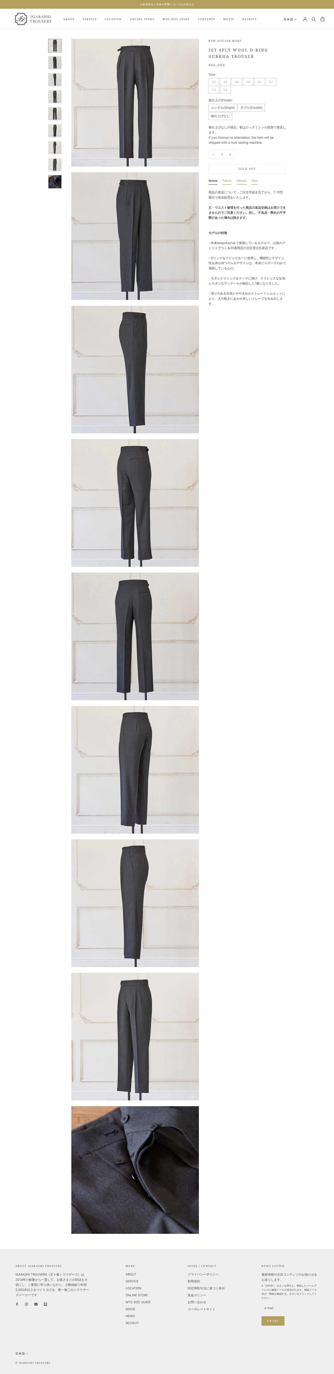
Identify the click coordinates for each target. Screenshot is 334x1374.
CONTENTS (206, 19)
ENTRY (273, 1321)
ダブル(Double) (251, 107)
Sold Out (247, 169)
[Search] (314, 19)
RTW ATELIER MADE (225, 41)
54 (214, 90)
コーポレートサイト (202, 1309)
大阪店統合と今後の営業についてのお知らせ (167, 4)
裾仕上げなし (220, 116)
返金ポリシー (197, 1295)
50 (260, 82)
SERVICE (90, 19)
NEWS (130, 1316)
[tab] (213, 181)
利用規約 (194, 1281)
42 (214, 82)
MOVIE (228, 19)
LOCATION (113, 19)
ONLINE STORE (142, 19)
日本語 (288, 19)
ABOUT (69, 19)
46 (237, 82)
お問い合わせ (197, 1302)
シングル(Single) (223, 107)
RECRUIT (249, 19)
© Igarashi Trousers (33, 1363)
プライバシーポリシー (203, 1274)
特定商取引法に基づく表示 (206, 1288)
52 (271, 82)
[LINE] (45, 1303)
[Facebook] (17, 1303)
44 (225, 82)
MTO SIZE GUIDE (176, 19)
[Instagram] (26, 1303)
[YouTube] (35, 1303)
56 (225, 90)
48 (248, 82)
